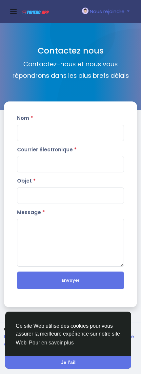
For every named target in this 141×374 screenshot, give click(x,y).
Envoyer (71, 280)
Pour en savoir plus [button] (51, 342)
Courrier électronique (47, 149)
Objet (26, 180)
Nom (25, 118)
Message (31, 212)
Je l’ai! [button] (68, 362)
